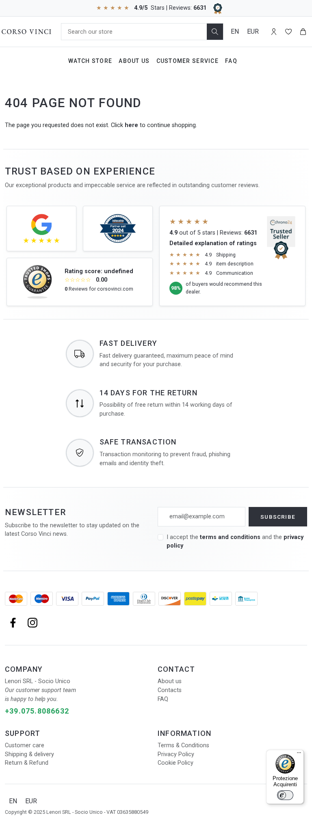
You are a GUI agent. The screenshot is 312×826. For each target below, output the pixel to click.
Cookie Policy (175, 762)
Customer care (24, 745)
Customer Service (187, 61)
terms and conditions (231, 537)
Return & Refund (26, 762)
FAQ (163, 699)
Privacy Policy (176, 754)
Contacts (170, 690)
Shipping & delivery (29, 754)
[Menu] (299, 754)
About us (170, 681)
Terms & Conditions (183, 745)
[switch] (285, 795)
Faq (231, 61)
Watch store (90, 61)
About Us (134, 61)
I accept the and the (235, 542)
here (131, 125)
